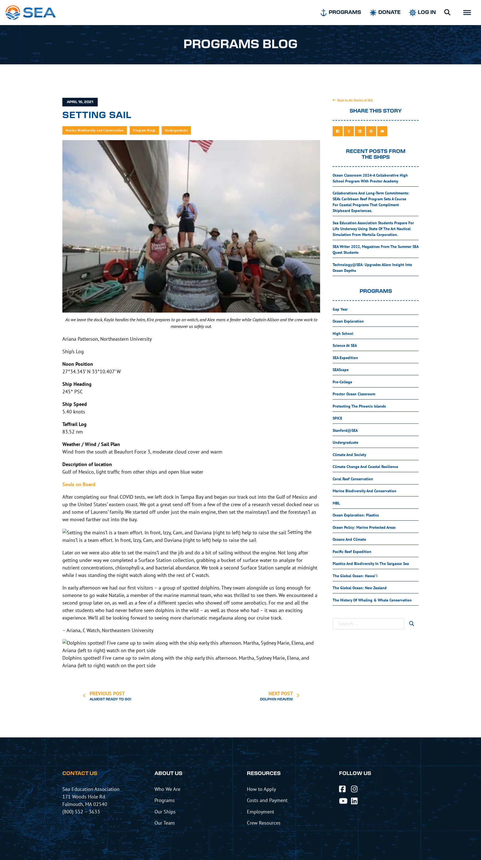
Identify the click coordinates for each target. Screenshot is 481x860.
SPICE (337, 418)
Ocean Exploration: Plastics (356, 515)
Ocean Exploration (348, 321)
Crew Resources (264, 823)
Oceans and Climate (349, 539)
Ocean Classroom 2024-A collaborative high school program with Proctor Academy (370, 178)
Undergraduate (176, 130)
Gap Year (340, 309)
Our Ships (165, 811)
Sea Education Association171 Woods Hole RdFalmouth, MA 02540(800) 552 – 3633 (90, 800)
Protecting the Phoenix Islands (359, 406)
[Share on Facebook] (338, 131)
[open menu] (467, 12)
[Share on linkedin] (360, 131)
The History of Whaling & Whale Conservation (372, 600)
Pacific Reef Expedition (352, 551)
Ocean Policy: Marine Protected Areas (364, 527)
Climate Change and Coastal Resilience (365, 466)
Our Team (164, 823)
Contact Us (79, 773)
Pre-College (342, 381)
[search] (411, 623)
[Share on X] (349, 131)
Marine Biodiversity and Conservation (95, 130)
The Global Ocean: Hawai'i (355, 575)
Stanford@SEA (345, 430)
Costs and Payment (267, 800)
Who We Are (167, 789)
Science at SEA (345, 345)
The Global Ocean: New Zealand (360, 587)
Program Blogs (144, 130)
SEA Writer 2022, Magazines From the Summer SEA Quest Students (375, 249)
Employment (260, 811)
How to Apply (261, 789)
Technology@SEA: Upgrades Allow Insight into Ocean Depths (372, 267)
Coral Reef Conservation (353, 478)
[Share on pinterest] (371, 131)
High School (343, 333)
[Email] (382, 131)
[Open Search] (447, 12)
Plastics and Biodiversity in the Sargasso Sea (371, 563)
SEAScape (341, 369)
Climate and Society (349, 454)
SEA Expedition (345, 357)
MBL (336, 503)
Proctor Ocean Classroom (354, 393)
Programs (164, 800)
